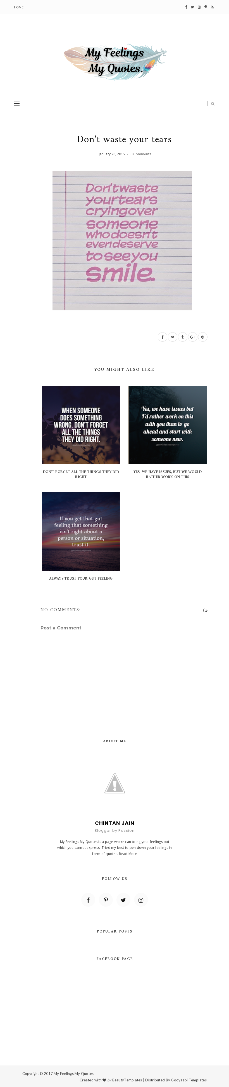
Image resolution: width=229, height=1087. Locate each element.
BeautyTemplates (127, 1080)
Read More (128, 853)
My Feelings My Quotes (74, 1073)
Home (18, 7)
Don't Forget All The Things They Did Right (81, 474)
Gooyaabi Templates (189, 1080)
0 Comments (140, 154)
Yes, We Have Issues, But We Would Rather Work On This (167, 474)
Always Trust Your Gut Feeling (81, 578)
